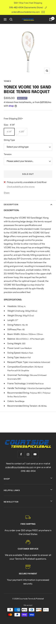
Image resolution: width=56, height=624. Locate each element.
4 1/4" (9, 131)
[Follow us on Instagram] (28, 454)
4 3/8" (21, 131)
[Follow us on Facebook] (21, 454)
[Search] (11, 19)
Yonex (7, 81)
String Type (9, 140)
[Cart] (50, 19)
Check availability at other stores (21, 186)
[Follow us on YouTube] (35, 454)
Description (11, 204)
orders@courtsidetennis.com (26, 12)
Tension (8, 154)
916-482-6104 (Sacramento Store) (26, 7)
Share (6, 192)
